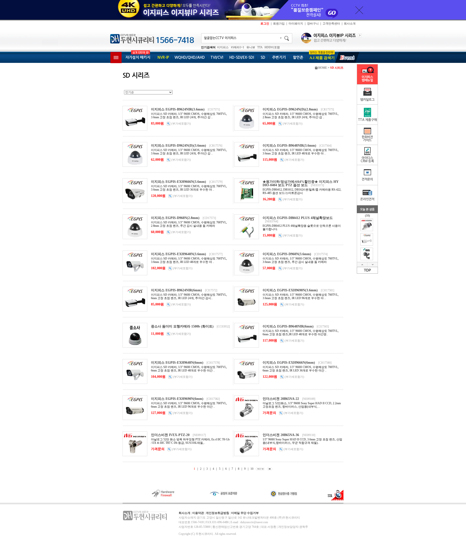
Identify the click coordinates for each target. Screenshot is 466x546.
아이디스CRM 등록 (367, 159)
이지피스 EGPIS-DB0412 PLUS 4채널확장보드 (298, 218)
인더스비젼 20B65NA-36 (281, 435)
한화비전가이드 (367, 138)
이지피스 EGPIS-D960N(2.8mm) (175, 218)
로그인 (264, 23)
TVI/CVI (216, 57)
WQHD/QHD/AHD (190, 57)
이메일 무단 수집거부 (245, 513)
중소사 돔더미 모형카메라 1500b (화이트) (182, 326)
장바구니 (313, 23)
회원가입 (279, 23)
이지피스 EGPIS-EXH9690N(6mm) (177, 399)
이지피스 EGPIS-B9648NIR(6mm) (288, 326)
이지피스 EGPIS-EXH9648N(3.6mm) (178, 254)
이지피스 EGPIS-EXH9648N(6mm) (177, 362)
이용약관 (198, 513)
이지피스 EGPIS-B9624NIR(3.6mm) (178, 109)
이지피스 (223, 47)
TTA (259, 47)
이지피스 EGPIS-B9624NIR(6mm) (176, 290)
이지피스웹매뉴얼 (367, 79)
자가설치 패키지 (137, 57)
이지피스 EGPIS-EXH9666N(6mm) (289, 362)
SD (263, 57)
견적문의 (367, 179)
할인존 (298, 57)
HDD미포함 (272, 47)
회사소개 (350, 23)
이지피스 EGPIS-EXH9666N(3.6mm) (178, 182)
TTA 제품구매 (367, 119)
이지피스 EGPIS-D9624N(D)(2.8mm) (290, 109)
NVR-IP (163, 57)
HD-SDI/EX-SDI (241, 57)
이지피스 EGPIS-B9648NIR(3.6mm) (289, 145)
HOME (322, 67)
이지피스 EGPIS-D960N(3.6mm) (287, 254)
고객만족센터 (331, 23)
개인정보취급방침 (217, 513)
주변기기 (279, 57)
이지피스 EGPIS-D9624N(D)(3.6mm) (178, 145)
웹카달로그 (367, 99)
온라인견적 (367, 199)
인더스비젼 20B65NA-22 (281, 399)
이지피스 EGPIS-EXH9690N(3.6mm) (290, 290)
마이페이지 (296, 23)
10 (251, 468)
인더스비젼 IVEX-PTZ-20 (170, 435)
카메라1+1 (237, 47)
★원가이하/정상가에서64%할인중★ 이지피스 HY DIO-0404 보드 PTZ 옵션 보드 (300, 183)
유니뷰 (250, 47)
